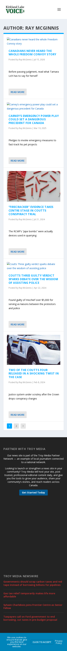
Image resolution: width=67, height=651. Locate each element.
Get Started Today (33, 492)
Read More (18, 92)
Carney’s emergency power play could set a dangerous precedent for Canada (34, 119)
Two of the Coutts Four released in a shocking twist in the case (34, 373)
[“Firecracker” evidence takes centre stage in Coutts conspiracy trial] (33, 186)
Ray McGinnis (25, 59)
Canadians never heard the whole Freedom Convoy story (32, 52)
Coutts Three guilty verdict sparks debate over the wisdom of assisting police (33, 279)
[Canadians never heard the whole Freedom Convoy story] (33, 41)
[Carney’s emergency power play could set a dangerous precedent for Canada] (33, 106)
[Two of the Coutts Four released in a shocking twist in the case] (33, 350)
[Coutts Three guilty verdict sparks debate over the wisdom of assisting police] (33, 266)
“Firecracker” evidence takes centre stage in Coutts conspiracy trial (31, 210)
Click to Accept (42, 642)
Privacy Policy (59, 642)
